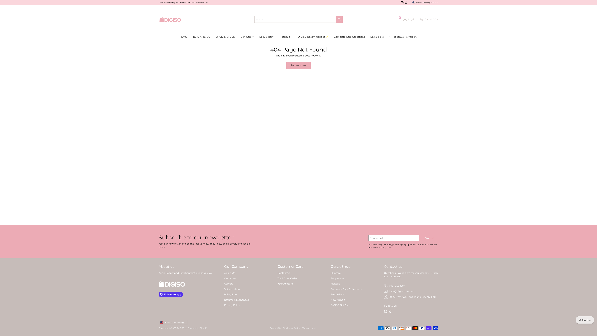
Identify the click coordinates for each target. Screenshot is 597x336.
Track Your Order (287, 278)
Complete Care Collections (346, 289)
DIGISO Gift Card (340, 305)
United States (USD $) (426, 3)
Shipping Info (232, 289)
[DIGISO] (170, 19)
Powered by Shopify (197, 328)
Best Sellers (337, 294)
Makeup (335, 283)
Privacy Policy (232, 305)
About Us (229, 272)
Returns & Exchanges (236, 299)
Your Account (285, 283)
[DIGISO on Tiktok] (406, 3)
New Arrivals (338, 299)
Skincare (336, 272)
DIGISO (181, 328)
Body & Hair (337, 278)
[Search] (339, 19)
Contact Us (284, 272)
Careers (228, 283)
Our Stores (230, 278)
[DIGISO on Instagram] (402, 3)
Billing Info (230, 294)
